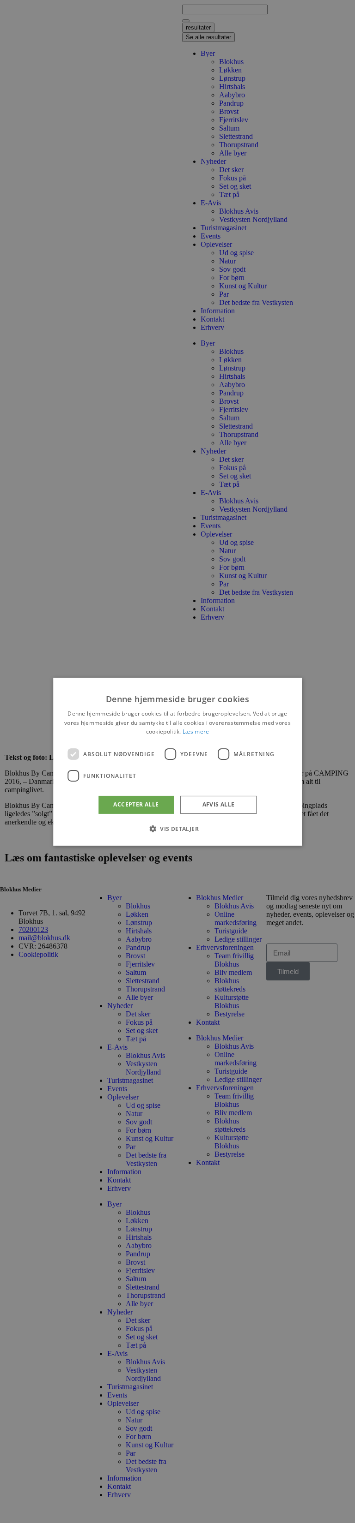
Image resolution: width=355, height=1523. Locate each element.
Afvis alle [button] (218, 804)
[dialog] (177, 761)
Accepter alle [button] (136, 804)
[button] (177, 828)
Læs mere (196, 731)
